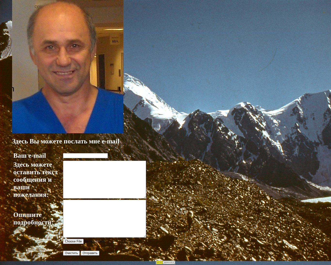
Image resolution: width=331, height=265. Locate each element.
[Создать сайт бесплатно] (165, 263)
